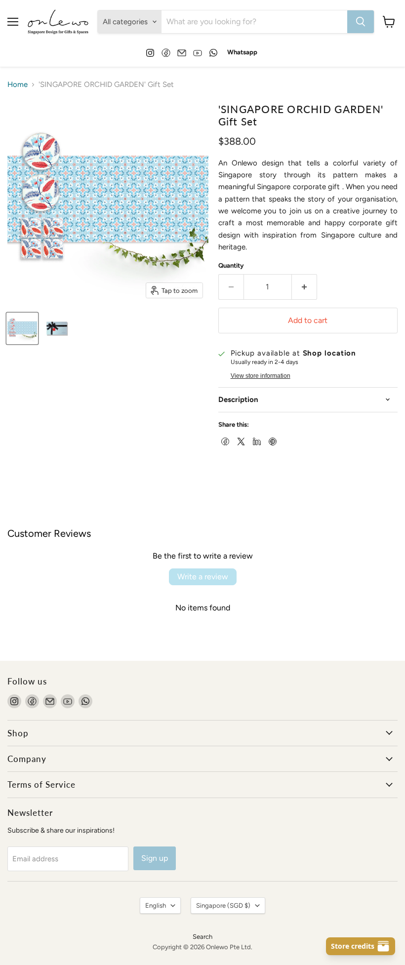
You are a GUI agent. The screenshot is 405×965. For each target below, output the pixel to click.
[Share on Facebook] (224, 440)
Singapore (223, 905)
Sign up (154, 858)
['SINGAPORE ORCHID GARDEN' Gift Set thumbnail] (22, 328)
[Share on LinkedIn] (256, 440)
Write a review (202, 576)
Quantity (231, 265)
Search (202, 936)
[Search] (360, 21)
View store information (260, 375)
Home (17, 84)
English (155, 905)
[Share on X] (240, 440)
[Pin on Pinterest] (272, 440)
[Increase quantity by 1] (304, 287)
